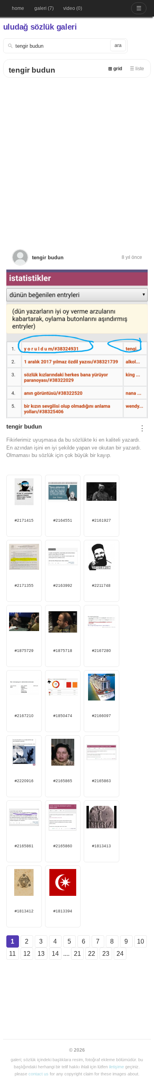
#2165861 (24, 846)
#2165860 (62, 846)
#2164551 (62, 520)
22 (91, 953)
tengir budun (32, 70)
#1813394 (62, 911)
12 (26, 953)
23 (105, 953)
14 (55, 953)
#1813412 (24, 911)
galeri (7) (44, 8)
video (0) (72, 8)
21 (77, 953)
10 (140, 941)
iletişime (116, 1066)
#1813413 (101, 846)
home (18, 8)
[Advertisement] (77, 159)
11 (12, 953)
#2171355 (24, 585)
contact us (38, 1073)
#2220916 (24, 781)
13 (41, 953)
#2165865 (62, 781)
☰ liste (137, 68)
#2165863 (101, 781)
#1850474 (62, 716)
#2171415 (24, 520)
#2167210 (24, 716)
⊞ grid (115, 68)
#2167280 (101, 650)
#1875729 (24, 650)
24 (120, 953)
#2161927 (101, 520)
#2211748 (101, 585)
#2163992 (62, 585)
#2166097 (101, 716)
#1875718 (62, 650)
